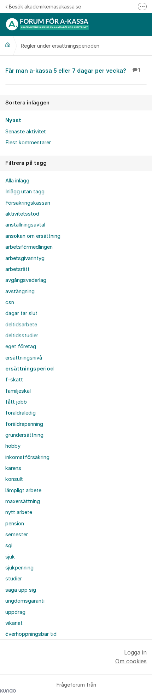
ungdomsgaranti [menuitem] (25, 601)
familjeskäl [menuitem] (18, 391)
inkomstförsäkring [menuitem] (27, 457)
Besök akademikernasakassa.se (45, 7)
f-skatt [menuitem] (14, 379)
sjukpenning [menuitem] (19, 568)
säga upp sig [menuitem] (20, 590)
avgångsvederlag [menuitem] (25, 280)
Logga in (135, 652)
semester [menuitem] (16, 534)
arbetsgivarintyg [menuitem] (25, 258)
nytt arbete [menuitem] (18, 512)
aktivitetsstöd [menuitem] (22, 214)
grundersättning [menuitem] (24, 435)
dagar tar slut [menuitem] (21, 313)
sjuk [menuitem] (10, 557)
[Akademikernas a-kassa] (8, 44)
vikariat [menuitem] (14, 623)
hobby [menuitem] (13, 446)
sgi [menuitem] (8, 545)
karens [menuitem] (13, 468)
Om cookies (131, 661)
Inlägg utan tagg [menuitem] (25, 191)
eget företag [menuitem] (20, 346)
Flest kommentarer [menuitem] (28, 142)
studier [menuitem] (13, 578)
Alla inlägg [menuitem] (17, 180)
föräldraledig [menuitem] (20, 413)
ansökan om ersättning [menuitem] (32, 236)
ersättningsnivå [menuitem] (23, 358)
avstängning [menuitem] (20, 291)
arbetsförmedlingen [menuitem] (29, 247)
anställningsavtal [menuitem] (25, 225)
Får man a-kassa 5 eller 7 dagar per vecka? (72, 70)
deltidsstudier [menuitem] (21, 335)
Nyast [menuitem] (13, 120)
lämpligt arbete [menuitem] (23, 490)
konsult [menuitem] (14, 479)
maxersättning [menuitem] (22, 501)
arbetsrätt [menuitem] (17, 269)
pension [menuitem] (14, 523)
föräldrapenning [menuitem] (24, 424)
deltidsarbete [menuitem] (21, 324)
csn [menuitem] (9, 302)
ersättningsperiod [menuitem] (29, 369)
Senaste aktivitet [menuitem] (25, 131)
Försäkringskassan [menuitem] (27, 203)
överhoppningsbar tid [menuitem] (31, 634)
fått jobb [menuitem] (16, 402)
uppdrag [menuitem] (15, 612)
